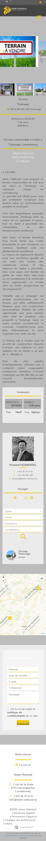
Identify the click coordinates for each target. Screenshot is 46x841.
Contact (23, 161)
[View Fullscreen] (3, 586)
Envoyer (23, 722)
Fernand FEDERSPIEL (23, 465)
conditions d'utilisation (26, 835)
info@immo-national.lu (23, 799)
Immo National (23, 774)
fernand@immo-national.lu (24, 479)
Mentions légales (24, 813)
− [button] (3, 580)
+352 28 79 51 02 (25, 471)
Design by (26, 827)
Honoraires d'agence (24, 816)
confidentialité (9, 835)
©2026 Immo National (23, 809)
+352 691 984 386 (24, 475)
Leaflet (43, 633)
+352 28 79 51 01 (23, 796)
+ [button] (3, 577)
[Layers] (42, 578)
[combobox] (23, 511)
